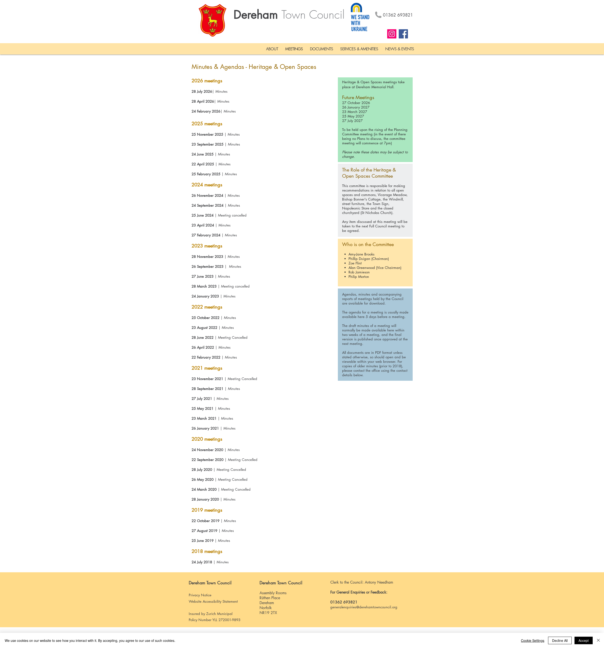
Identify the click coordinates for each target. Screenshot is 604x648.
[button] (272, 48)
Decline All (560, 640)
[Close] (598, 640)
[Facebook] (403, 33)
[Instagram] (391, 33)
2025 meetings (207, 124)
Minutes (221, 91)
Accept (584, 640)
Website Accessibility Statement (213, 601)
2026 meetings (207, 81)
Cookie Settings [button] (532, 640)
